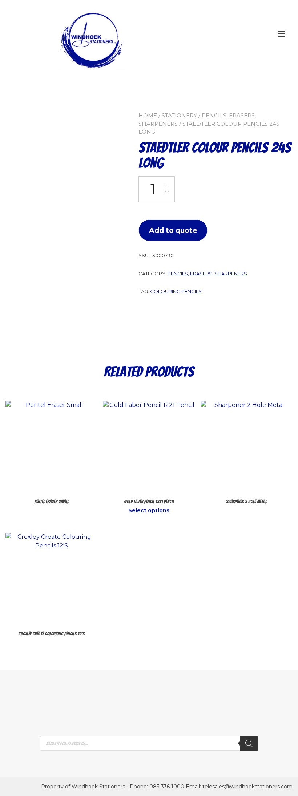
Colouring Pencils (176, 291)
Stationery (179, 115)
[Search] (249, 743)
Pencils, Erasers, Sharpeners (207, 273)
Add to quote (173, 230)
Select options (148, 510)
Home (147, 115)
